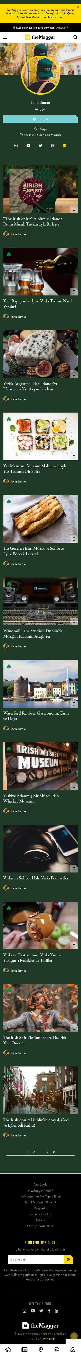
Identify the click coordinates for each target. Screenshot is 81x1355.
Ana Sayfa (40, 1184)
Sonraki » (54, 1152)
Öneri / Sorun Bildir (40, 1226)
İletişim (40, 1220)
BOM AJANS (48, 1339)
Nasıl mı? (62, 28)
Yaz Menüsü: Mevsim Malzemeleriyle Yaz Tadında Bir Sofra (35, 469)
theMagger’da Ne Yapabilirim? (40, 1196)
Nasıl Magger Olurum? (40, 1202)
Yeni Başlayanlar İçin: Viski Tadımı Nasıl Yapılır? (37, 304)
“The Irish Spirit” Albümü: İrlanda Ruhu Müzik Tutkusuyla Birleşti (32, 221)
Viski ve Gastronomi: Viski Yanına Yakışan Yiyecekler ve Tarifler (32, 958)
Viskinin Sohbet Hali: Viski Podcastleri (36, 878)
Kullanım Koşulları (40, 1214)
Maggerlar (40, 1208)
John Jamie (18, 234)
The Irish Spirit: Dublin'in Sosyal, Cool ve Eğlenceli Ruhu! (36, 1123)
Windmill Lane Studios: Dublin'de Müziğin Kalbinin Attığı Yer (33, 634)
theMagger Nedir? (40, 1190)
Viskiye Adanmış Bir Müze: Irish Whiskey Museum (31, 798)
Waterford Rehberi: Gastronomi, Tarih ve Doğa (36, 716)
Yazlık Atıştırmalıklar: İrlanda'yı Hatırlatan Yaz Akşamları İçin (30, 386)
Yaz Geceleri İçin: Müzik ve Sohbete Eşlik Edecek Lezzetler (33, 551)
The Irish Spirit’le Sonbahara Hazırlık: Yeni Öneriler (35, 1040)
